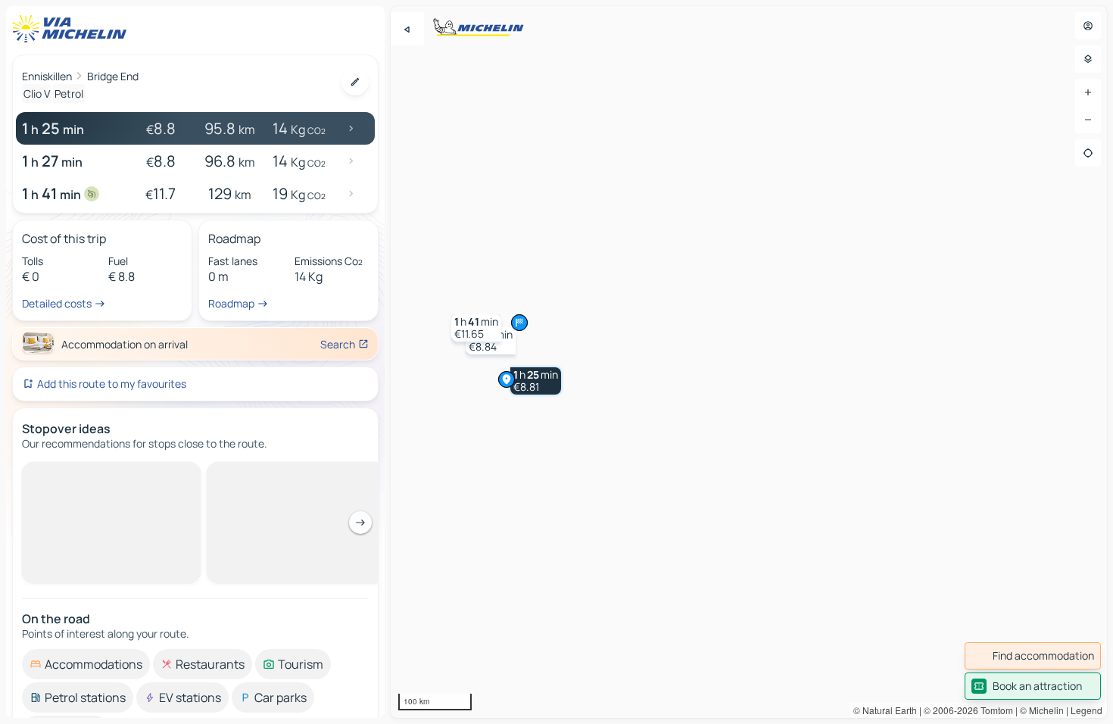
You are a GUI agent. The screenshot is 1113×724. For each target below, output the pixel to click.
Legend (1086, 710)
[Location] (1088, 153)
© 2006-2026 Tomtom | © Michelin (994, 710)
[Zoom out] (1088, 119)
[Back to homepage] (72, 28)
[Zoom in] (1088, 92)
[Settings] (1088, 59)
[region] (749, 362)
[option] (86, 664)
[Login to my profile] (1088, 25)
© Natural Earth (885, 710)
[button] (535, 381)
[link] (1033, 655)
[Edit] (355, 81)
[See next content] (360, 522)
